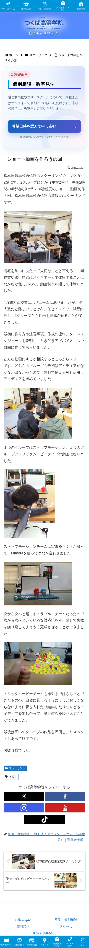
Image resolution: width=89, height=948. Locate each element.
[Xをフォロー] (24, 796)
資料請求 (23, 926)
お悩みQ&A (23, 920)
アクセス (66, 926)
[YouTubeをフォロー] (65, 807)
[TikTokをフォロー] (44, 819)
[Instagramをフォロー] (24, 807)
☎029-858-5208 (44, 933)
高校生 (13, 776)
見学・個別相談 (66, 920)
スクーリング (17, 768)
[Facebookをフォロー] (65, 796)
